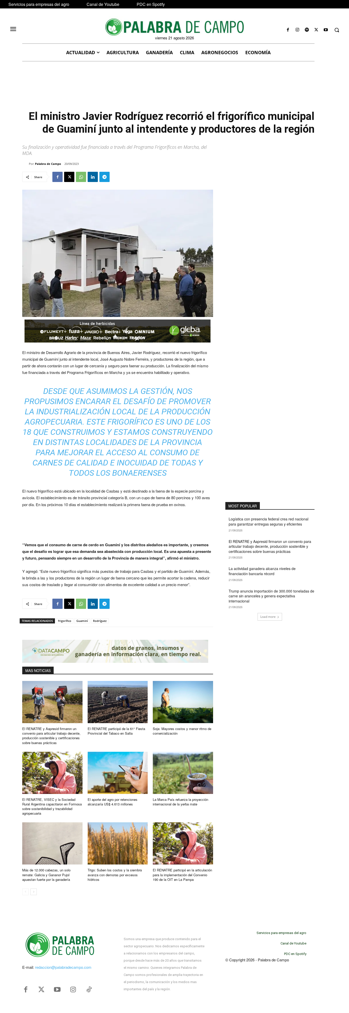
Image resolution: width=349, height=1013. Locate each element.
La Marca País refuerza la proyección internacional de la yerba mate (180, 801)
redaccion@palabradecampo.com (63, 967)
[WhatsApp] (81, 177)
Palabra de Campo (48, 164)
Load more (268, 616)
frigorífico (64, 621)
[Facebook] (287, 30)
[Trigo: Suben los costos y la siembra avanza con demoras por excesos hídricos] (118, 843)
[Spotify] (306, 30)
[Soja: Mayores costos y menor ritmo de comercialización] (183, 702)
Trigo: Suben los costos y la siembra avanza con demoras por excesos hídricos (115, 875)
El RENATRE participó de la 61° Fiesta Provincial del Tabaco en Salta (116, 731)
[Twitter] (41, 989)
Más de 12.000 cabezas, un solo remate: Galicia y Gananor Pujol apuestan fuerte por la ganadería (46, 875)
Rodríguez (100, 621)
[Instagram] (297, 30)
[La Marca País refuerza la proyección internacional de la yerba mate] (183, 773)
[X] (316, 30)
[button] (337, 30)
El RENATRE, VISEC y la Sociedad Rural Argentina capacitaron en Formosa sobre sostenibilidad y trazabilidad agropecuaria (52, 806)
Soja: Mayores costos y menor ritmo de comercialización (182, 731)
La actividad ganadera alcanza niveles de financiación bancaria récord (262, 571)
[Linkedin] (93, 177)
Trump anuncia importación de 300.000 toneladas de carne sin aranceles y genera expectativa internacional (271, 596)
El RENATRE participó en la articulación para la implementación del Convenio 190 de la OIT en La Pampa (182, 875)
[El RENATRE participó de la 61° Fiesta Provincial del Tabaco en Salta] (118, 702)
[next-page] (33, 892)
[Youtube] (325, 30)
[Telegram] (104, 177)
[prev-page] (25, 892)
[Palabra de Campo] (25, 163)
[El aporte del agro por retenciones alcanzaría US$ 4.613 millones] (118, 773)
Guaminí (82, 621)
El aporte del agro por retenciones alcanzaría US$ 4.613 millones (112, 801)
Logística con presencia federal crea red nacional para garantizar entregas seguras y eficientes (268, 521)
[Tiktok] (89, 989)
